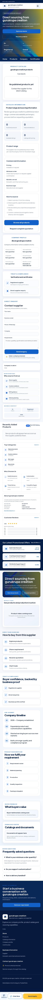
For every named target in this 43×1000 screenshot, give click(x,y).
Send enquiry (21, 352)
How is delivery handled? (16, 875)
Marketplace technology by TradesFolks (15, 983)
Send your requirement (21, 905)
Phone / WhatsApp (9, 324)
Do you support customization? (18, 869)
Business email (8, 318)
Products (13, 59)
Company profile (8, 942)
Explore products (21, 31)
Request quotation (21, 37)
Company (24, 59)
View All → (36, 444)
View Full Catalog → (35, 425)
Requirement (8, 337)
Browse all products (22, 222)
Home (5, 59)
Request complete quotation (21, 229)
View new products (13, 593)
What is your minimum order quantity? (21, 857)
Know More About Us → (9, 510)
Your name (7, 311)
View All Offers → (35, 542)
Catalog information (9, 939)
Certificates (35, 59)
